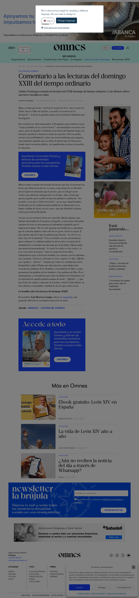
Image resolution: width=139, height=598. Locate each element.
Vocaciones (34, 582)
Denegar (102, 587)
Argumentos (18, 59)
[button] (133, 567)
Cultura (11, 577)
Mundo (11, 572)
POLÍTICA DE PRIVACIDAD (40, 595)
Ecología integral (37, 572)
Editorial (54, 572)
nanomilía (68, 297)
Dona (106, 48)
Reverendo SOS (121, 59)
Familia (32, 579)
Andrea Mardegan (26, 101)
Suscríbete (117, 48)
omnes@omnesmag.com (17, 560)
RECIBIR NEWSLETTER (114, 510)
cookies (77, 502)
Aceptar (79, 587)
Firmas (53, 567)
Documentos (35, 59)
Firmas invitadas (57, 574)
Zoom (10, 579)
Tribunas (53, 577)
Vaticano (12, 574)
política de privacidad (112, 499)
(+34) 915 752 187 (14, 558)
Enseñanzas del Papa (56, 59)
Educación (34, 574)
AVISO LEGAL (25, 595)
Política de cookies (84, 593)
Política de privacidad (98, 593)
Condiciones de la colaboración (116, 593)
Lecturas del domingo (97, 59)
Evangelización (36, 577)
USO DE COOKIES (57, 595)
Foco (31, 567)
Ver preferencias (124, 587)
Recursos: (69, 56)
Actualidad (13, 567)
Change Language (66, 20)
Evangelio (76, 59)
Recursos (21, 66)
